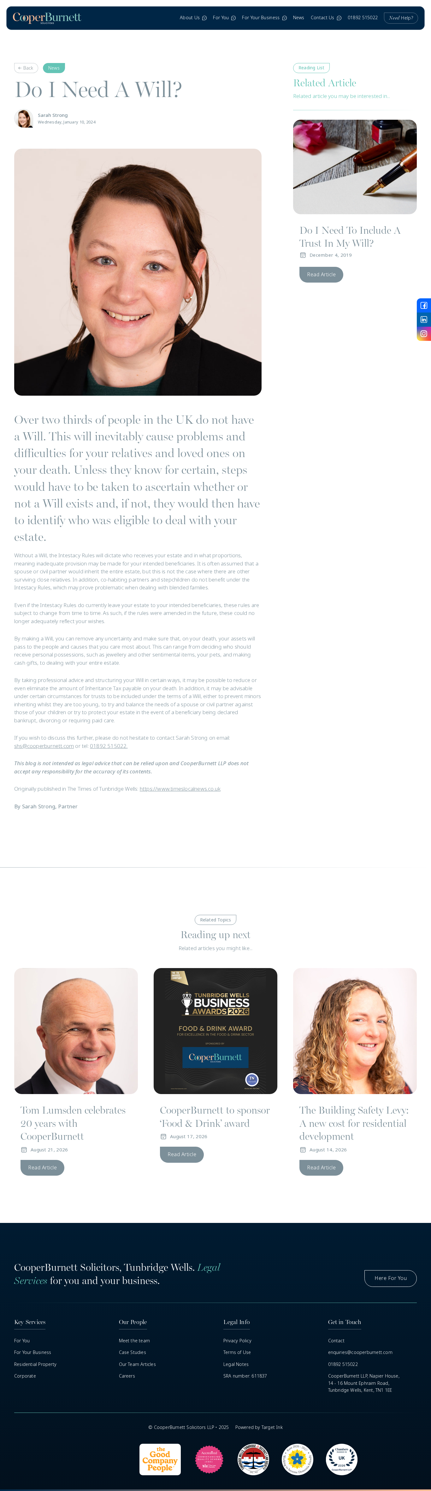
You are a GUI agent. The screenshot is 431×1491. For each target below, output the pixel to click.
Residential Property (35, 1364)
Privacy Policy (237, 1341)
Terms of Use (237, 1352)
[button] (193, 18)
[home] (47, 18)
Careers (127, 1376)
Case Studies (132, 1352)
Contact (336, 1341)
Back (28, 68)
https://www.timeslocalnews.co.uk (180, 789)
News (298, 17)
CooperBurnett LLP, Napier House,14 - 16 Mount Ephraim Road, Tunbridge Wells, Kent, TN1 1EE (363, 1383)
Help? (401, 18)
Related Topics (215, 920)
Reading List (311, 68)
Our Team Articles (137, 1364)
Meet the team (134, 1341)
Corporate (25, 1376)
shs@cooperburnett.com (44, 746)
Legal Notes (236, 1364)
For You (22, 1341)
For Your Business (32, 1352)
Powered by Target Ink (259, 1427)
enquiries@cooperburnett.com (360, 1352)
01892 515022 (363, 17)
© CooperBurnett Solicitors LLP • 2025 (188, 1427)
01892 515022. (109, 746)
